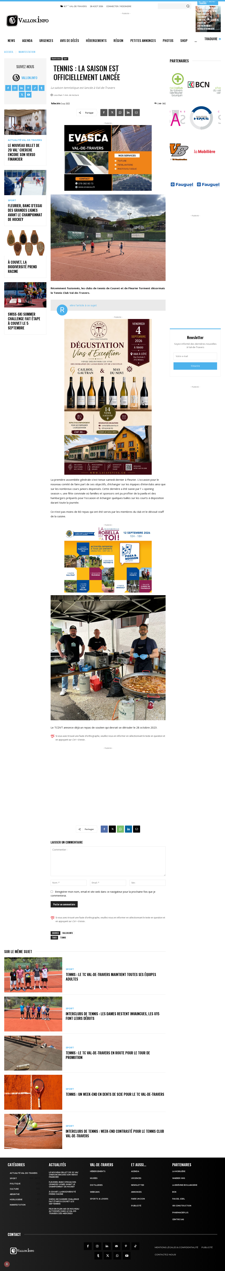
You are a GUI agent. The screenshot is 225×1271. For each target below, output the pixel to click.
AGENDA (135, 1171)
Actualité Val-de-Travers (25, 140)
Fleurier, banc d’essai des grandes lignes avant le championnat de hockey (25, 212)
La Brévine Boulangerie (184, 1185)
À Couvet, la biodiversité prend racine (22, 266)
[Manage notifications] (7, 1264)
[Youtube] (28, 95)
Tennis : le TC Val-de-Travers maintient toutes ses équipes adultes (111, 977)
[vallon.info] (30, 21)
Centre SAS (178, 1219)
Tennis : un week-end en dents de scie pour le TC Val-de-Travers (115, 1094)
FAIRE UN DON (138, 1199)
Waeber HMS (178, 1178)
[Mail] (116, 1246)
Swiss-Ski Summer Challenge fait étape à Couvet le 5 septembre (24, 320)
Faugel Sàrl (178, 1199)
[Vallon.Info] (17, 77)
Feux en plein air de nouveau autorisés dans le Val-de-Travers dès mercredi (64, 1211)
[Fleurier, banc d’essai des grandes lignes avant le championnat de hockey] (25, 182)
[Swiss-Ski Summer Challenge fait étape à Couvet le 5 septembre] (25, 295)
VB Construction (181, 1206)
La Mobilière (178, 1171)
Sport (12, 200)
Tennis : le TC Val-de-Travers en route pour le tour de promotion (108, 1055)
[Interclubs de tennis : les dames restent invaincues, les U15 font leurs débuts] (33, 1014)
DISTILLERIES (96, 1185)
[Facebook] (8, 88)
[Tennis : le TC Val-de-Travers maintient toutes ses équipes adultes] (33, 974)
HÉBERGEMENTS (97, 1171)
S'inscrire (195, 365)
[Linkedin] (21, 88)
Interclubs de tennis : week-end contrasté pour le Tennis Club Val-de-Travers (115, 1133)
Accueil (9, 52)
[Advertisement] (126, 23)
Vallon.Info (29, 77)
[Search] (188, 6)
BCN (174, 1192)
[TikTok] (35, 88)
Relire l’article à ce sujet (83, 305)
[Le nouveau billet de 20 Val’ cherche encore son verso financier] (25, 122)
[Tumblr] (41, 88)
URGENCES (136, 1178)
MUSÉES (94, 1178)
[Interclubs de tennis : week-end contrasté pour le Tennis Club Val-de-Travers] (33, 1131)
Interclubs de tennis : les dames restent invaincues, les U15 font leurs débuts (112, 1016)
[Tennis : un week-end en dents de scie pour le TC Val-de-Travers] (33, 1092)
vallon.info (67, 933)
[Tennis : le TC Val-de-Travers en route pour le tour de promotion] (33, 1053)
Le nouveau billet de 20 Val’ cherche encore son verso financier (24, 152)
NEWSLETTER (137, 1185)
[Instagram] (15, 88)
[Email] (136, 112)
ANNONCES (136, 1192)
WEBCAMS (95, 1192)
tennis (63, 937)
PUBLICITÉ (136, 1206)
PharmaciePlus (180, 1212)
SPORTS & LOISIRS (99, 1199)
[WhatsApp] (120, 112)
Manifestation (27, 52)
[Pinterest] (28, 88)
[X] (22, 95)
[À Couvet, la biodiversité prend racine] (25, 243)
